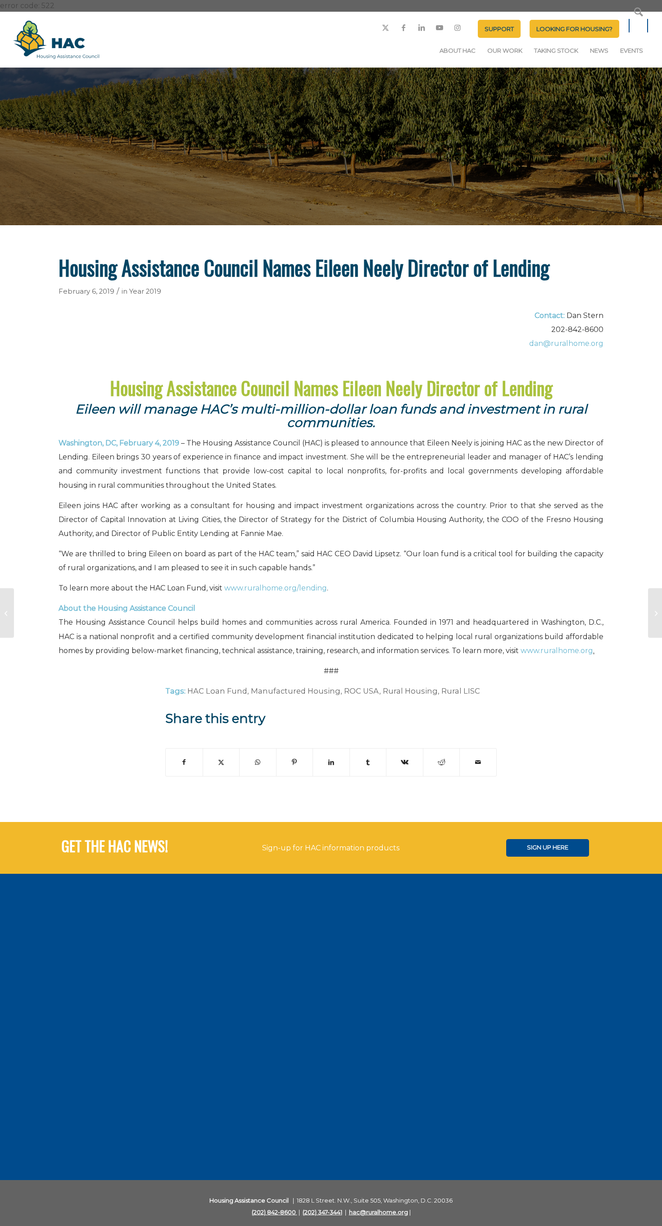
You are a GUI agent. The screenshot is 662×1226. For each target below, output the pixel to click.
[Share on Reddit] (441, 762)
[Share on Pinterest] (295, 762)
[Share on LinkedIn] (331, 762)
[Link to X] (385, 27)
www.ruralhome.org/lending (275, 588)
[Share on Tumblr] (368, 762)
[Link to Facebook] (403, 27)
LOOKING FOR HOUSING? (574, 28)
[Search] (638, 25)
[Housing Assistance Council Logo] (56, 40)
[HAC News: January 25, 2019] (7, 613)
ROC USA (361, 690)
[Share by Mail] (478, 762)
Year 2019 (145, 291)
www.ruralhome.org (557, 650)
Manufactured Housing (295, 690)
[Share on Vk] (404, 762)
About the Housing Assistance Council (127, 608)
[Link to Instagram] (457, 27)
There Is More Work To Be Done (540, 200)
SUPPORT (499, 28)
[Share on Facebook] (184, 762)
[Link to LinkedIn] (421, 27)
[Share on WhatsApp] (258, 762)
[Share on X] (221, 762)
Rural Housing (410, 690)
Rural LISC (460, 690)
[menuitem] (499, 29)
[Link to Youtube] (439, 27)
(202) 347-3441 (322, 1212)
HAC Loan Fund (217, 690)
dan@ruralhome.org (566, 343)
